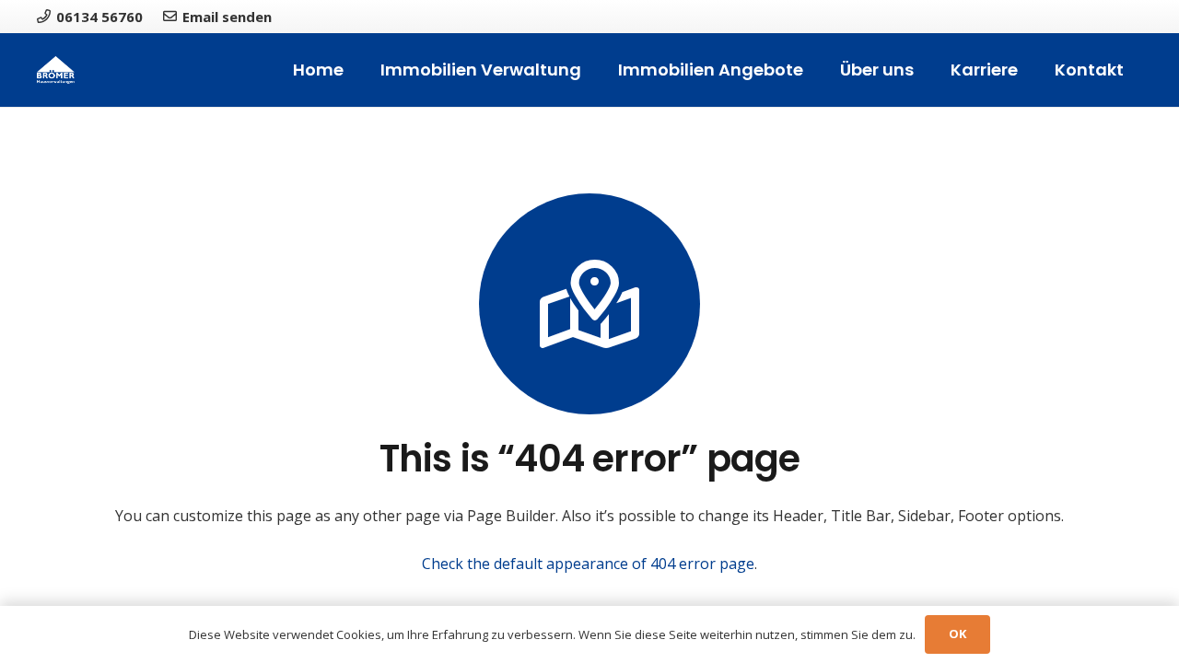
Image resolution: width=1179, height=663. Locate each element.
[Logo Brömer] (56, 70)
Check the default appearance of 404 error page (588, 563)
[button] (591, 70)
